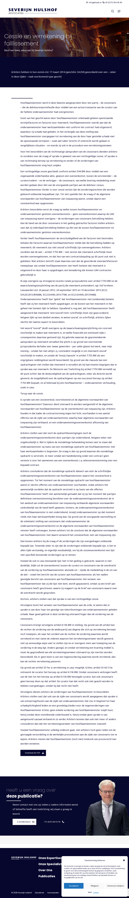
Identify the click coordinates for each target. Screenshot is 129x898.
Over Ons (45, 870)
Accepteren (73, 886)
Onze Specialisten (51, 864)
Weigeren (95, 886)
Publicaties (46, 876)
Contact (96, 892)
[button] (124, 860)
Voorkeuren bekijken (115, 886)
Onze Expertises (50, 858)
